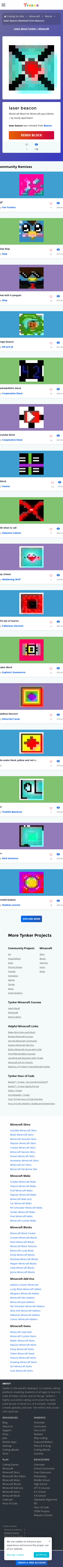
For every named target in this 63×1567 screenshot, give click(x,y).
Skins (42, 954)
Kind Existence (10, 858)
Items (42, 967)
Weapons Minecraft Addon (24, 1293)
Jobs (4, 1438)
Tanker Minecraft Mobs (22, 1212)
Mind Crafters (14, 1016)
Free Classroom (42, 1472)
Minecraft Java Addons (22, 1302)
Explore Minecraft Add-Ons (21, 1045)
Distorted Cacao (11, 718)
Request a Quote (43, 1515)
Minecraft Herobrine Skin (23, 1169)
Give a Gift (40, 1430)
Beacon (48, 125)
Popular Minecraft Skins (23, 1143)
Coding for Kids (15, 16)
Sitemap (6, 1445)
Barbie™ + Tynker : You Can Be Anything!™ (28, 1081)
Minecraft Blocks (11, 1484)
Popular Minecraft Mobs (23, 1194)
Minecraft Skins (11, 1472)
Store (5, 1453)
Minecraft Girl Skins (21, 1164)
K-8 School (40, 1495)
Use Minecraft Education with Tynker (25, 1058)
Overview (39, 1422)
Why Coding (40, 1438)
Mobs (42, 971)
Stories (11, 984)
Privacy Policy (11, 1533)
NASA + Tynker (15, 1090)
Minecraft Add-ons (12, 1487)
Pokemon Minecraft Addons (25, 1315)
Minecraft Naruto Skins (22, 1152)
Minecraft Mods (11, 1495)
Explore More (31, 918)
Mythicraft (13, 1012)
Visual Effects (14, 958)
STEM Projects (42, 1511)
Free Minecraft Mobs (21, 1216)
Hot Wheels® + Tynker (19, 1094)
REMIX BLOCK (31, 135)
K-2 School (40, 1491)
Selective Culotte (11, 532)
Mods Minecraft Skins (22, 1134)
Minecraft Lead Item (21, 1332)
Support (6, 1430)
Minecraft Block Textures (23, 1246)
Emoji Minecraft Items (22, 1349)
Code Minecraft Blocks (22, 1267)
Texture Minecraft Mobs (23, 1186)
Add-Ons (44, 962)
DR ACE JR (7, 346)
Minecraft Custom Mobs (23, 1220)
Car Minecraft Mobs (21, 1203)
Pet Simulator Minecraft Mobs (26, 1207)
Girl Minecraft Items (21, 1366)
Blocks (48, 16)
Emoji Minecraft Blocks (22, 1254)
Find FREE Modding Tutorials (21, 1053)
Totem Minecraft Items (22, 1353)
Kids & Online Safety (13, 1536)
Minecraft (34, 16)
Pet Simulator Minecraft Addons (27, 1306)
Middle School (42, 1480)
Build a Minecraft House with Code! (25, 1049)
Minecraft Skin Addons (22, 1297)
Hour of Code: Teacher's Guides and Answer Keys (31, 1103)
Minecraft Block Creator (23, 1233)
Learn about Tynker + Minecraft (31, 28)
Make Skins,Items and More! (21, 1032)
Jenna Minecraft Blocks (22, 1272)
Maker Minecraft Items (22, 1340)
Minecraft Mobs (11, 1480)
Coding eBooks (10, 1449)
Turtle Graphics (15, 992)
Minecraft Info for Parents (20, 1062)
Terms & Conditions (13, 1529)
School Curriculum (44, 1468)
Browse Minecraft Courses (20, 1036)
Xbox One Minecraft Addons (25, 1310)
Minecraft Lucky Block (22, 1250)
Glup (4, 253)
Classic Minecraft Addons (24, 1319)
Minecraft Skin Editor (14, 1476)
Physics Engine (15, 967)
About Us (7, 1426)
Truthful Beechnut (12, 811)
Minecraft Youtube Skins (23, 1139)
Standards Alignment (45, 1499)
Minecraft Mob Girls (21, 1199)
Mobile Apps (9, 1441)
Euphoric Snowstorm (14, 672)
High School (40, 1484)
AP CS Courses (42, 1487)
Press (5, 1434)
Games (11, 980)
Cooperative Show (12, 393)
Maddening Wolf (11, 579)
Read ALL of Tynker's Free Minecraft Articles (29, 1066)
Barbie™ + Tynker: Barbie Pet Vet (23, 1086)
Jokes (10, 962)
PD (35, 1503)
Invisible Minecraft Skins (23, 1130)
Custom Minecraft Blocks (23, 1237)
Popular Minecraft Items (23, 1344)
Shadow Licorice (11, 904)
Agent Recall (14, 1008)
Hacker (6, 486)
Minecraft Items (11, 1491)
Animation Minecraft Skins (24, 1160)
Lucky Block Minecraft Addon (25, 1289)
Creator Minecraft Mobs (23, 1181)
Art (9, 954)
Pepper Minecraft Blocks (23, 1263)
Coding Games (10, 1464)
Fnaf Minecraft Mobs (21, 1190)
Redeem (38, 1434)
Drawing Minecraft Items (23, 1362)
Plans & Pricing (42, 1445)
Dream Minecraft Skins (22, 1156)
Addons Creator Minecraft (24, 1284)
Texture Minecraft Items (23, 1357)
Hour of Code (9, 1503)
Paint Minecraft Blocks (22, 1242)
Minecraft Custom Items (23, 1336)
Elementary (40, 1476)
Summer (38, 1453)
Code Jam (7, 1499)
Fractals (12, 971)
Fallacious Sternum (12, 625)
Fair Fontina (9, 207)
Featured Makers (43, 1441)
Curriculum (40, 1426)
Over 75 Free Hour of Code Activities (25, 1099)
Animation (13, 975)
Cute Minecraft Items (21, 1370)
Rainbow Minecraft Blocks (24, 1259)
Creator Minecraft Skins (23, 1147)
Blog (4, 1422)
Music (11, 988)
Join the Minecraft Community (22, 1040)
